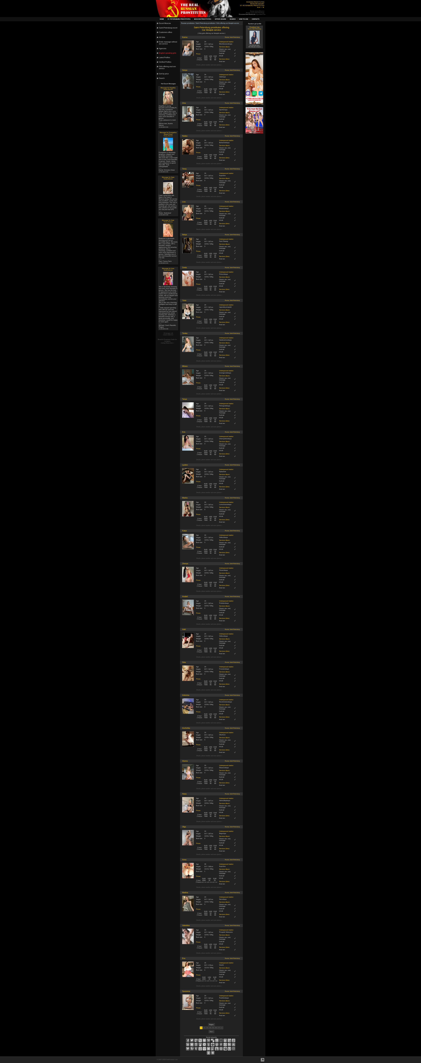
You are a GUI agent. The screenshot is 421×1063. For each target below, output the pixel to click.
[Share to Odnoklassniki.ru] (208, 1053)
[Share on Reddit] (225, 1044)
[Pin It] (217, 1044)
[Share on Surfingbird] (187, 1048)
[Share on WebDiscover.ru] (200, 1048)
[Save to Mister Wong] (196, 1044)
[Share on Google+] (196, 1040)
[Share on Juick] (233, 1040)
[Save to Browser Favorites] (208, 1048)
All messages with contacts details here (168, 334)
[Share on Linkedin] (187, 1044)
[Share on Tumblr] (196, 1048)
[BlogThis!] (204, 1040)
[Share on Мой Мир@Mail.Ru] (233, 1048)
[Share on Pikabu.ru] (212, 1044)
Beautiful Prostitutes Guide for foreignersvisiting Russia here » (167, 341)
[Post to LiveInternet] (229, 1048)
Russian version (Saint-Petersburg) (255, 12)
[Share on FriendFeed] (225, 1040)
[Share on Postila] (221, 1044)
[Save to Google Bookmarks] (212, 1048)
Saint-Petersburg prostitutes (205, 23)
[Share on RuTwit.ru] (229, 1044)
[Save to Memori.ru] (192, 1044)
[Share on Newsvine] (208, 1044)
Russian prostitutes (187, 23)
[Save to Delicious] (212, 1040)
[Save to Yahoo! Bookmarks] (208, 1040)
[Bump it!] (217, 1048)
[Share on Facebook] (187, 1040)
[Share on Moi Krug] (204, 1044)
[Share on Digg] (217, 1040)
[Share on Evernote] (221, 1040)
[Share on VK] (212, 1053)
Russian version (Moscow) (257, 11)
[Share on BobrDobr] (225, 1048)
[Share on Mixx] (200, 1044)
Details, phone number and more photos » (209, 65)
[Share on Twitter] (192, 1040)
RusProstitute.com (172, 1059)
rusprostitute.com (260, 14)
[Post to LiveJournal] (200, 1040)
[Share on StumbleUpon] (233, 1044)
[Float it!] (221, 1048)
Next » (211, 1031)
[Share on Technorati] (192, 1048)
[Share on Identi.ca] (229, 1040)
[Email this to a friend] (204, 1048)
